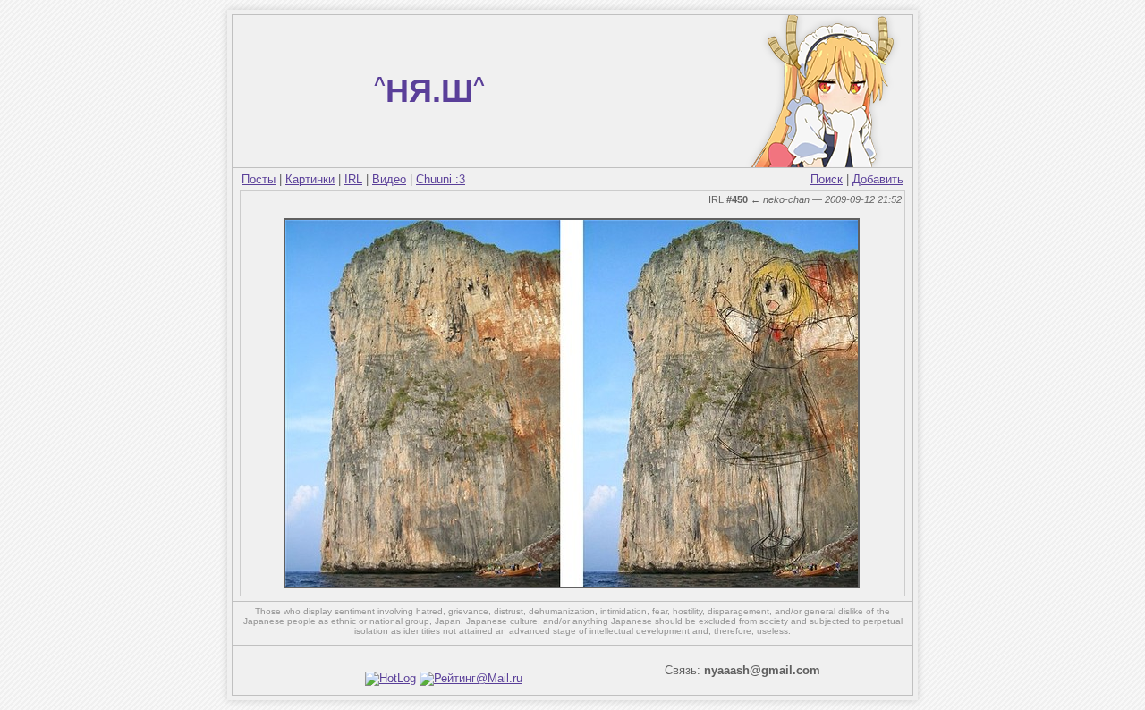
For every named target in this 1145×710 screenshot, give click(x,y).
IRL (353, 179)
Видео (389, 179)
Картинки (310, 179)
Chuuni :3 (440, 179)
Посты (259, 179)
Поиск (826, 179)
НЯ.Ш (429, 90)
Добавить (877, 179)
